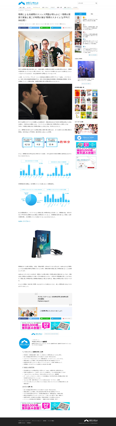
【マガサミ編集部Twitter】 (52, 343)
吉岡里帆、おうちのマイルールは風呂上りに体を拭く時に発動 (37, 364)
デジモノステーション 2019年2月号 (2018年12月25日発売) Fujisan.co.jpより (53, 299)
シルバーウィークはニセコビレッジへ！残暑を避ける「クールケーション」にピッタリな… (44, 358)
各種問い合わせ (21, 422)
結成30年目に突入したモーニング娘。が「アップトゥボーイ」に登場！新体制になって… (43, 362)
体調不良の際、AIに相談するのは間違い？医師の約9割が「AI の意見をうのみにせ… (42, 397)
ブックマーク (56, 27)
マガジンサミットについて (24, 420)
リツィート (34, 27)
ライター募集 (51, 420)
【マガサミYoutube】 (38, 344)
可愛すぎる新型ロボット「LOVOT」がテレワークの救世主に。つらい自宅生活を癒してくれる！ (45, 372)
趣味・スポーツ (67, 7)
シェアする (24, 27)
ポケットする (67, 27)
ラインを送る (45, 27)
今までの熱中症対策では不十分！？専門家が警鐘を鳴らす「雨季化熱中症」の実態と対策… (44, 393)
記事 (80, 14)
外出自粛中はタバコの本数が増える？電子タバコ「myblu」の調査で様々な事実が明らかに (44, 370)
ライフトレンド (36, 7)
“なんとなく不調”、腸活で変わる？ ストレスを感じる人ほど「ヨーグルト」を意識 (42, 379)
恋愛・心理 (59, 7)
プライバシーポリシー (37, 420)
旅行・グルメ (45, 7)
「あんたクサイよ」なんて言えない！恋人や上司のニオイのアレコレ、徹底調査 (41, 374)
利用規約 (29, 422)
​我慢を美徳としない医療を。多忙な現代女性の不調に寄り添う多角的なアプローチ (42, 360)
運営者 (44, 420)
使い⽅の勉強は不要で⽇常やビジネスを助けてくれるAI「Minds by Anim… (40, 356)
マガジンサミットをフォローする (51, 333)
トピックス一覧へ (86, 83)
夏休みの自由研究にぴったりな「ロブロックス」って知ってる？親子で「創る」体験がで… (44, 395)
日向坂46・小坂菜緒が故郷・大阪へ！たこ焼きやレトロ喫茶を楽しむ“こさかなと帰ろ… (43, 354)
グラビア (53, 7)
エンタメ (29, 7)
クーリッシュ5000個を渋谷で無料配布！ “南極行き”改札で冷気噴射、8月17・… (42, 399)
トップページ (20, 10)
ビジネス (75, 7)
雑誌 (92, 14)
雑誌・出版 (22, 7)
